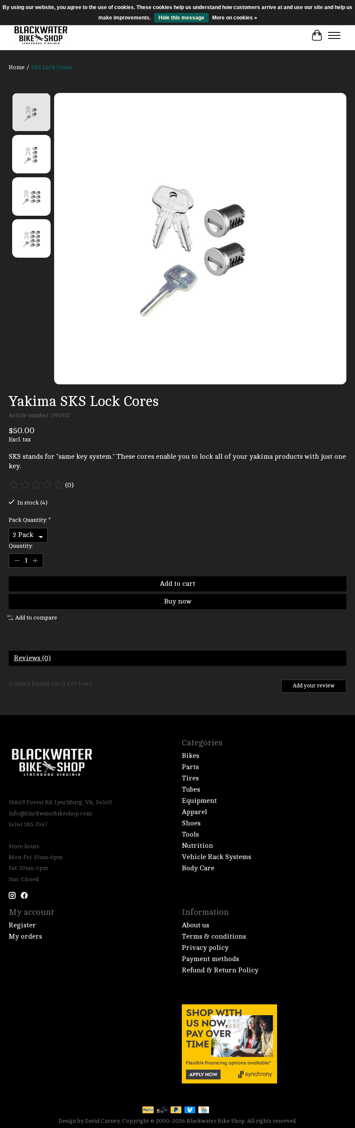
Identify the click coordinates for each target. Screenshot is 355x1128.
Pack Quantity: (30, 520)
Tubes (191, 789)
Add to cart (177, 584)
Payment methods (210, 959)
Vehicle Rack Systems (216, 857)
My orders (25, 936)
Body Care (198, 868)
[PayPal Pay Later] (176, 1110)
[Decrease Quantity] (17, 560)
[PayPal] (148, 1110)
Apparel (194, 812)
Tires (190, 778)
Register (22, 925)
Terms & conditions (214, 936)
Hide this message (181, 18)
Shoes (191, 823)
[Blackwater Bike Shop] (41, 35)
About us (195, 925)
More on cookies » (234, 18)
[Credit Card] (203, 1110)
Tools (190, 834)
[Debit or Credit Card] (162, 1110)
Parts (190, 767)
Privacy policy (205, 948)
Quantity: (21, 546)
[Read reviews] (37, 485)
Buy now (177, 601)
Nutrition (197, 846)
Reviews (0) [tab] (32, 658)
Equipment (199, 801)
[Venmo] (190, 1110)
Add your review (314, 686)
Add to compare (36, 617)
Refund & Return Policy (220, 970)
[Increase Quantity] (35, 560)
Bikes (190, 756)
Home (17, 67)
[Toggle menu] (334, 35)
